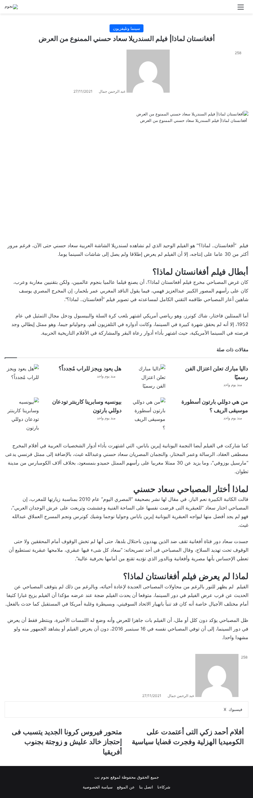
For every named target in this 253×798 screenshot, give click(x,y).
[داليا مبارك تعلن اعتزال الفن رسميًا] (148, 377)
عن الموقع (126, 786)
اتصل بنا (146, 786)
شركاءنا (163, 786)
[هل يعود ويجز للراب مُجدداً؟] (22, 373)
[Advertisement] (126, 183)
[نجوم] (11, 6)
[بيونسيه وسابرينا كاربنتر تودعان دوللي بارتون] (22, 414)
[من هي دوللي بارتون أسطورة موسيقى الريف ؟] (148, 414)
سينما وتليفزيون (126, 28)
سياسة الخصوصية (98, 786)
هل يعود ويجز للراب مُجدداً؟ (90, 368)
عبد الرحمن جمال (112, 91)
